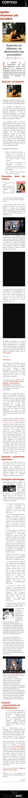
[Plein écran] (23, 233)
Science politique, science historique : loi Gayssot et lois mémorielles (13, 383)
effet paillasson (16, 674)
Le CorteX (18, 57)
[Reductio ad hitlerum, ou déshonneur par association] (14, 32)
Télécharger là (7, 359)
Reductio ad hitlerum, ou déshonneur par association (14, 50)
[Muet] (21, 233)
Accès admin (15, 791)
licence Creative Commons (9, 796)
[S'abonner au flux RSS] (26, 4)
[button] (14, 226)
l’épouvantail (6, 353)
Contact (15, 793)
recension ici (19, 746)
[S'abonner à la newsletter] (26, 6)
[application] (14, 226)
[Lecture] (4, 233)
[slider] (12, 233)
